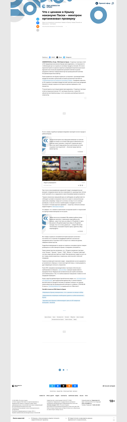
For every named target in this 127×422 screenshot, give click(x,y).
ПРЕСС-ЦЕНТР (50, 396)
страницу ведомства (54, 286)
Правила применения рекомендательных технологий (26, 413)
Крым (54, 317)
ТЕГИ (86, 396)
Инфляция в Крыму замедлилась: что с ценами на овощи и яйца (63, 292)
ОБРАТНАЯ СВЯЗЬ (73, 396)
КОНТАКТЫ (64, 396)
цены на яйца (62, 270)
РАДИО (57, 396)
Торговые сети (60, 317)
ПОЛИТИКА (53, 391)
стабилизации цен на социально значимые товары (57, 80)
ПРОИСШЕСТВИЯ (67, 391)
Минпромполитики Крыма (58, 319)
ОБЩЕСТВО (60, 391)
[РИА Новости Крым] (50, 6)
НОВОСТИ (42, 396)
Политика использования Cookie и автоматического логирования (25, 409)
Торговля (67, 317)
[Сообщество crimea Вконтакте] (58, 385)
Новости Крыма (68, 319)
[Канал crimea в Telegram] (52, 385)
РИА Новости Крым (57, 207)
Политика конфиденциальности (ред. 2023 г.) (23, 411)
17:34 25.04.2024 (45, 26)
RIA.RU (81, 396)
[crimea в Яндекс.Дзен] (63, 385)
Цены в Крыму (48, 317)
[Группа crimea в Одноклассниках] (69, 385)
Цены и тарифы (80, 317)
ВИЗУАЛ (75, 391)
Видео (75, 319)
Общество (73, 317)
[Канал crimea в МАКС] (75, 385)
